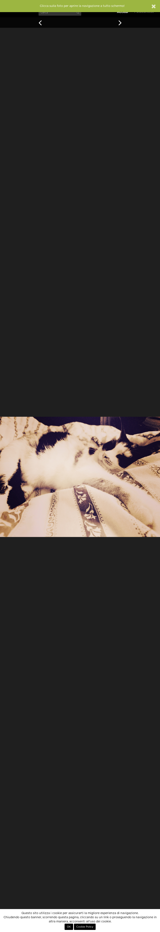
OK (69, 927)
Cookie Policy (84, 927)
